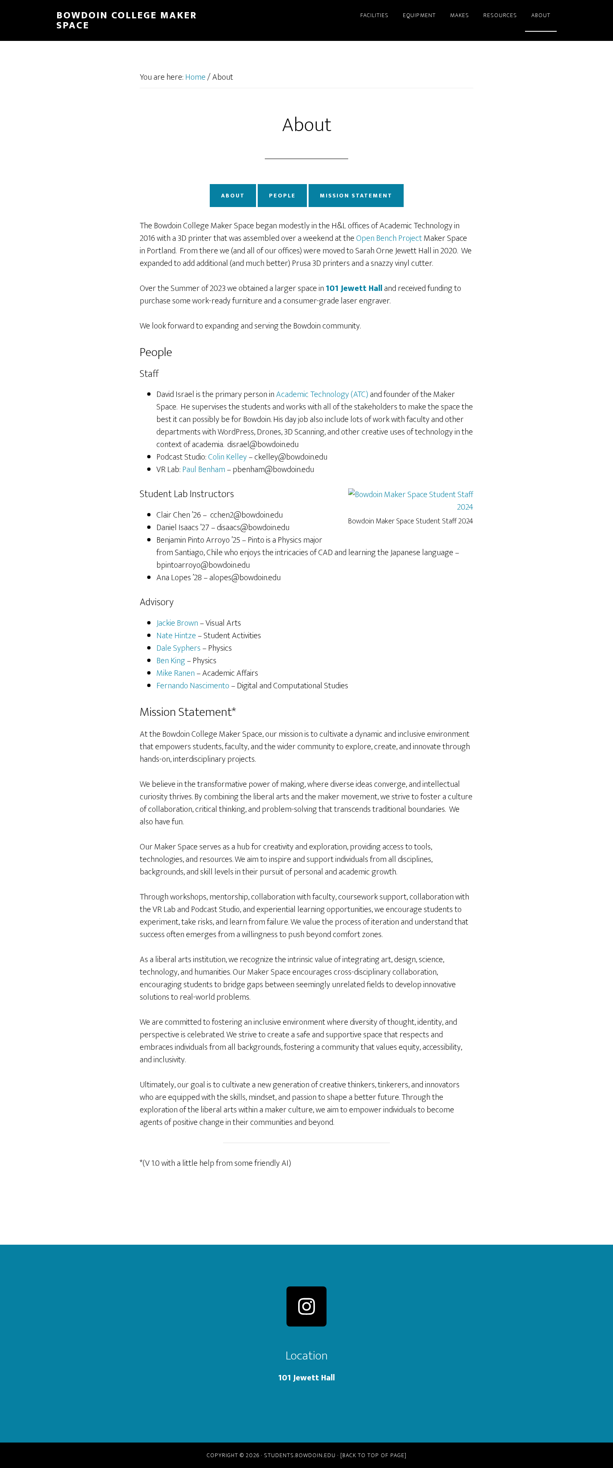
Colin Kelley (227, 457)
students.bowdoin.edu (300, 1455)
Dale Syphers (178, 648)
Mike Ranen (175, 673)
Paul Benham (203, 469)
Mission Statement (356, 195)
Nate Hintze (176, 636)
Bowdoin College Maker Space (126, 20)
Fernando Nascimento (192, 686)
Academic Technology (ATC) (322, 394)
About (233, 195)
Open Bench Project (389, 238)
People (282, 195)
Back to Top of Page (373, 1455)
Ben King (170, 661)
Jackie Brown (177, 623)
